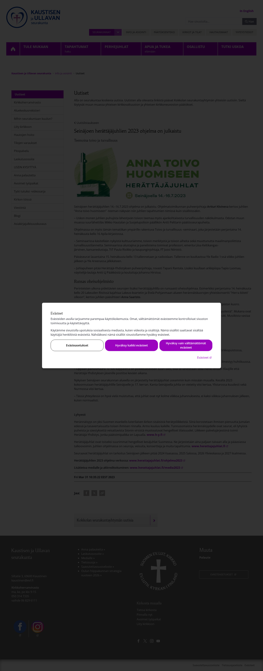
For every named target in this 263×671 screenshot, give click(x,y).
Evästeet (204, 357)
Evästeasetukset (77, 345)
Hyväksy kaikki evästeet (131, 345)
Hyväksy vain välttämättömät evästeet (186, 345)
